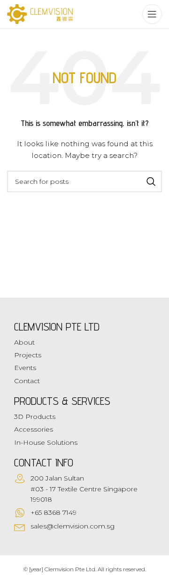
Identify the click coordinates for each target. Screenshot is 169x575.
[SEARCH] (151, 181)
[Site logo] (40, 13)
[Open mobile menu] (152, 14)
